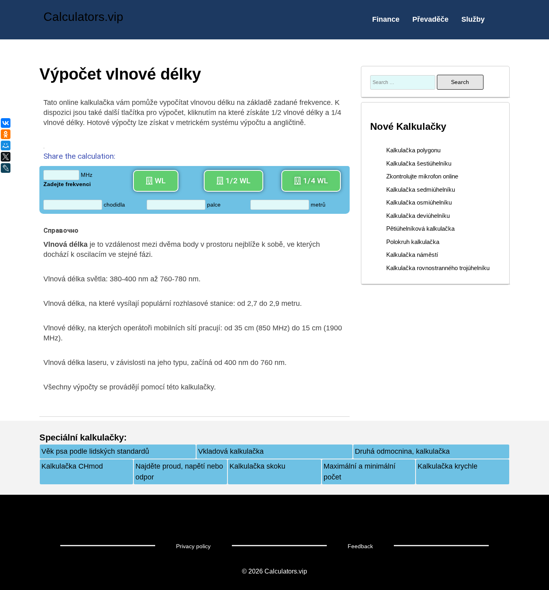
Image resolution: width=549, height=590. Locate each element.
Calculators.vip (83, 16)
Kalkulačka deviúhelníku (418, 215)
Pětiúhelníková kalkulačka (420, 228)
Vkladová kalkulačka (231, 451)
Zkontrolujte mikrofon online (422, 176)
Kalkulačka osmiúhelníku (419, 202)
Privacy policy (193, 546)
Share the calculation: (79, 156)
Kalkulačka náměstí (412, 254)
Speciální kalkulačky (81, 437)
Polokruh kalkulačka (412, 241)
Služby (473, 19)
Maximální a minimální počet (359, 471)
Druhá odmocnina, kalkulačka (402, 451)
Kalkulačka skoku (257, 466)
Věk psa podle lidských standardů (95, 451)
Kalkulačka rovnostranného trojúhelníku (438, 267)
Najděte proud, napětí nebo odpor (179, 471)
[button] (155, 181)
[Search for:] (403, 82)
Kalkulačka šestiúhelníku (418, 163)
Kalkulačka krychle (447, 466)
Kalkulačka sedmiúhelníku (420, 189)
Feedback (360, 546)
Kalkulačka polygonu (413, 150)
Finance (385, 19)
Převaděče (430, 19)
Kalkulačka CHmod (72, 466)
